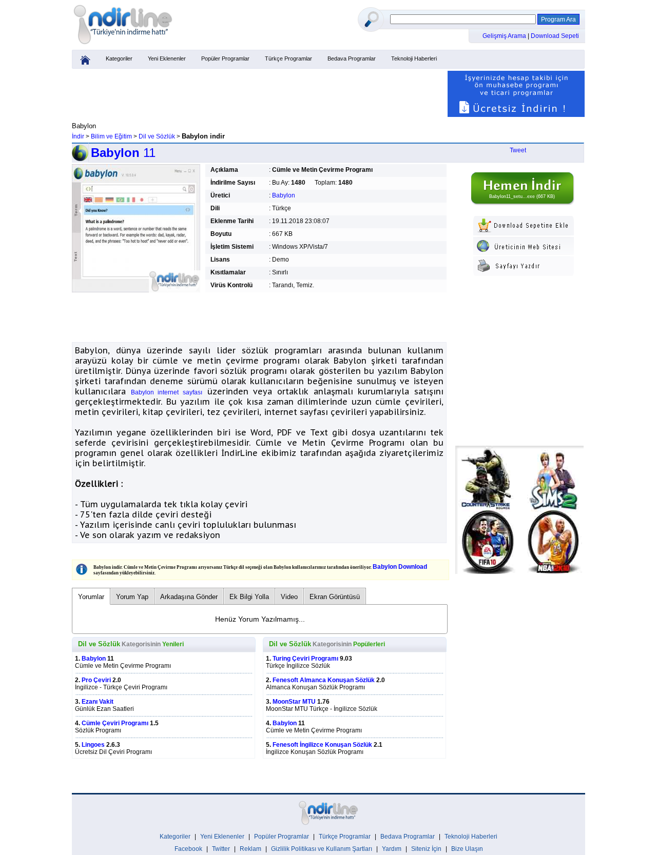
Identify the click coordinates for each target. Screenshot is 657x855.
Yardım (391, 848)
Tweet (518, 150)
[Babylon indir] (522, 203)
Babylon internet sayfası (166, 392)
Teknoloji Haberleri (414, 58)
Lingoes (93, 744)
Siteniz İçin (426, 848)
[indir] (123, 44)
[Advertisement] (259, 94)
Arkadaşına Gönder (189, 597)
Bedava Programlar (351, 58)
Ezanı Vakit (97, 701)
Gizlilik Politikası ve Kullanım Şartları (321, 848)
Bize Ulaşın (467, 848)
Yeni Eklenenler (167, 58)
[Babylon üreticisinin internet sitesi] (523, 252)
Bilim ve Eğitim (111, 136)
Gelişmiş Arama (505, 35)
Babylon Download (400, 566)
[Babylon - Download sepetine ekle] (523, 233)
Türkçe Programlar (288, 58)
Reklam (250, 848)
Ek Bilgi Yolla (249, 597)
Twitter (221, 848)
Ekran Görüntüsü (335, 597)
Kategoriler (119, 58)
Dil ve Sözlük (157, 136)
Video (289, 597)
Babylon (283, 195)
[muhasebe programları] (516, 114)
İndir (78, 136)
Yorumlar (91, 597)
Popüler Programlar (225, 58)
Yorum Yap (132, 597)
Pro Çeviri (96, 680)
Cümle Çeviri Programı (115, 723)
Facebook (188, 848)
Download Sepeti (555, 35)
